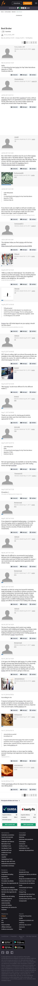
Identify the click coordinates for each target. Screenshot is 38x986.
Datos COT (4, 854)
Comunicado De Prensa (25, 887)
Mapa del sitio (21, 937)
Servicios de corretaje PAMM (9, 889)
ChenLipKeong (18, 79)
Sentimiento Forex (24, 848)
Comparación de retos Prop (27, 894)
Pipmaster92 (18, 473)
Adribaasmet (18, 715)
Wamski (16, 289)
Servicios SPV (5, 878)
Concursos (22, 843)
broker (17, 67)
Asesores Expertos (6, 898)
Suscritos (8, 31)
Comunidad (22, 835)
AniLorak (17, 427)
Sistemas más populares (26, 839)
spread (3, 244)
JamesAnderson (19, 679)
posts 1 (34, 476)
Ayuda (21, 918)
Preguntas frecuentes (25, 916)
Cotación (15, 75)
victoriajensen (18, 765)
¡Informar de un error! (25, 925)
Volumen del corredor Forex (27, 881)
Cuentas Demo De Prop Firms (27, 898)
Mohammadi (18, 502)
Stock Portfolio (5, 925)
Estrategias (22, 841)
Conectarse (17, 3)
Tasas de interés (6, 839)
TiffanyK (16, 254)
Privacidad (14, 936)
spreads (31, 633)
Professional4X (18, 173)
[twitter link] (7, 952)
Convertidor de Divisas (7, 865)
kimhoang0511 (19, 224)
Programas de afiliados (8, 887)
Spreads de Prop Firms (25, 896)
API (2, 920)
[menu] (36, 3)
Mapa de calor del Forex (8, 861)
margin (12, 635)
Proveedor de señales (7, 881)
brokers (13, 462)
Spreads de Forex (24, 872)
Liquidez (3, 857)
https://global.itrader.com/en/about (14, 165)
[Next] (36, 42)
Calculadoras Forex (6, 859)
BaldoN (16, 368)
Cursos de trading (6, 905)
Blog (20, 929)
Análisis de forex (6, 852)
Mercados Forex (6, 843)
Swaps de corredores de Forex (27, 878)
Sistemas (21, 837)
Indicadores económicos (8, 863)
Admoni (16, 336)
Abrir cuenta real (10, 824)
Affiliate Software (6, 927)
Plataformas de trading (8, 896)
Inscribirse (27, 3)
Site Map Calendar (31, 936)
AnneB (16, 137)
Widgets (3, 916)
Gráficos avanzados (7, 929)
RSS (2, 922)
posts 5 (33, 226)
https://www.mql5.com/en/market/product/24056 (16, 246)
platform (21, 706)
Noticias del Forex (6, 850)
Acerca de (22, 927)
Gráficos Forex (23, 846)
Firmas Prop (22, 892)
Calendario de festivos (7, 841)
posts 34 (34, 81)
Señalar (34, 75)
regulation (23, 98)
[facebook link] (2, 952)
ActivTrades (9, 784)
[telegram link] (12, 952)
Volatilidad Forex (6, 846)
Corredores (4, 872)
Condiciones (4, 936)
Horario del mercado (7, 837)
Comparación (23, 901)
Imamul (16, 396)
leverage (13, 465)
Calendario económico (7, 835)
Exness (3, 323)
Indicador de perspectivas (26, 850)
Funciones (4, 918)
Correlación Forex (6, 848)
